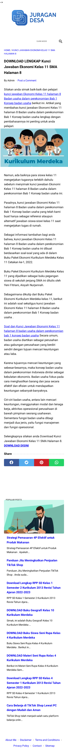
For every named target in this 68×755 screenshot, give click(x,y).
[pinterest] (41, 462)
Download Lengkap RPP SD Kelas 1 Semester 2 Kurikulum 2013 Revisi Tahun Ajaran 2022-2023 (34, 587)
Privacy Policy (21, 745)
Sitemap (50, 745)
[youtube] (38, 32)
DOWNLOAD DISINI (16, 445)
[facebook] (21, 32)
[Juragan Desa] (34, 17)
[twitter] (30, 32)
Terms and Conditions (47, 739)
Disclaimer (26, 739)
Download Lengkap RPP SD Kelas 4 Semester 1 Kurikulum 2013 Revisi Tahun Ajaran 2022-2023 (34, 682)
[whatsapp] (56, 462)
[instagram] (47, 32)
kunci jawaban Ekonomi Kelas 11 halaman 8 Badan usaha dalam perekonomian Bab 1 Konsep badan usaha (32, 98)
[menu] (6, 41)
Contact (37, 745)
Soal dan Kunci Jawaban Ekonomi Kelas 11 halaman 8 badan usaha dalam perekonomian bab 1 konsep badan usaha (33, 331)
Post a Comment (27, 80)
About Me (10, 739)
